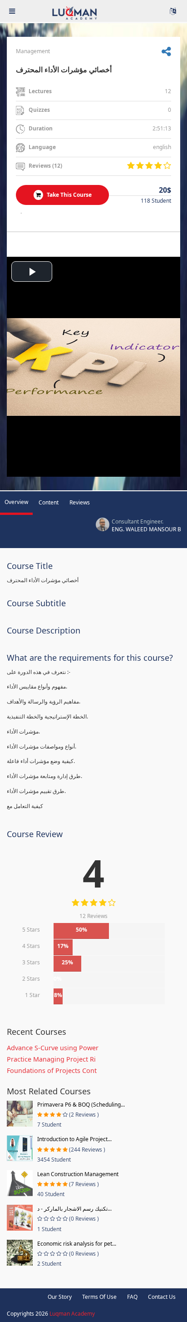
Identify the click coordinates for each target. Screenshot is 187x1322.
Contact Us (162, 1297)
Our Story (60, 1297)
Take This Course (68, 195)
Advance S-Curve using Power (52, 1047)
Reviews (79, 502)
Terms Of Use (99, 1297)
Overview (16, 502)
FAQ (132, 1297)
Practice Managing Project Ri (51, 1059)
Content (49, 502)
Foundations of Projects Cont (52, 1070)
